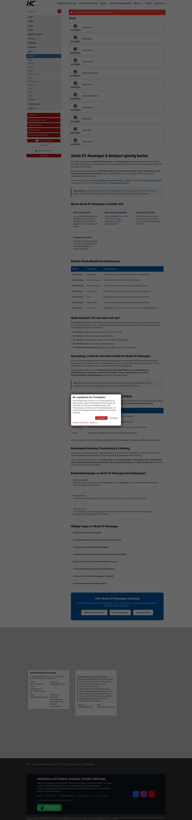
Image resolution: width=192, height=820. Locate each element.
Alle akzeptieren (101, 418)
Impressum (94, 423)
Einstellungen (114, 418)
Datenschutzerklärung (80, 423)
